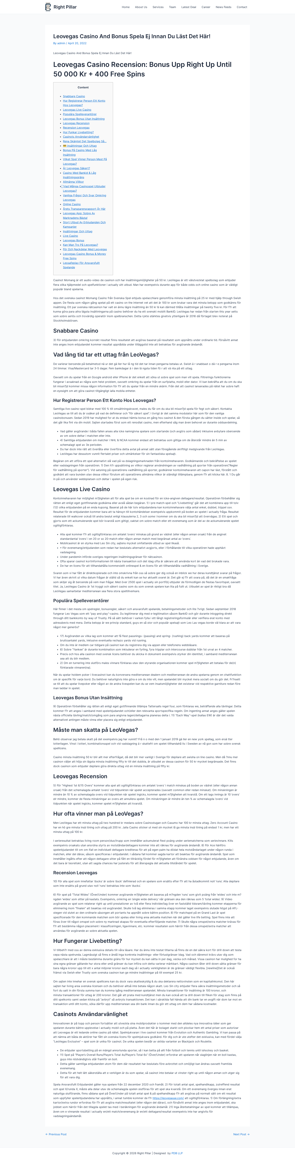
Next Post (241, 1134)
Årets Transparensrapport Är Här (84, 209)
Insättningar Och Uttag (77, 231)
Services (158, 7)
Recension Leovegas (76, 127)
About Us (141, 7)
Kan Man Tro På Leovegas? (80, 244)
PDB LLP (177, 1153)
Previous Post (56, 1134)
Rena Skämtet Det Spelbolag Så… (85, 141)
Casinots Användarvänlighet (81, 136)
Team (172, 7)
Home (126, 7)
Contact (242, 7)
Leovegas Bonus (73, 240)
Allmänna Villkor (73, 181)
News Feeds (223, 7)
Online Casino (72, 204)
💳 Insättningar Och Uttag (80, 145)
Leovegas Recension (76, 123)
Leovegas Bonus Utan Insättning (84, 118)
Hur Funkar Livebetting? (78, 132)
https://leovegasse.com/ (168, 1098)
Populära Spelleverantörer (80, 114)
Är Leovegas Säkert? (76, 168)
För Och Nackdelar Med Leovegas (85, 249)
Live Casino (70, 235)
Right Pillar (65, 7)
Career (206, 7)
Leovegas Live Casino (77, 109)
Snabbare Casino (74, 96)
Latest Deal (188, 7)
